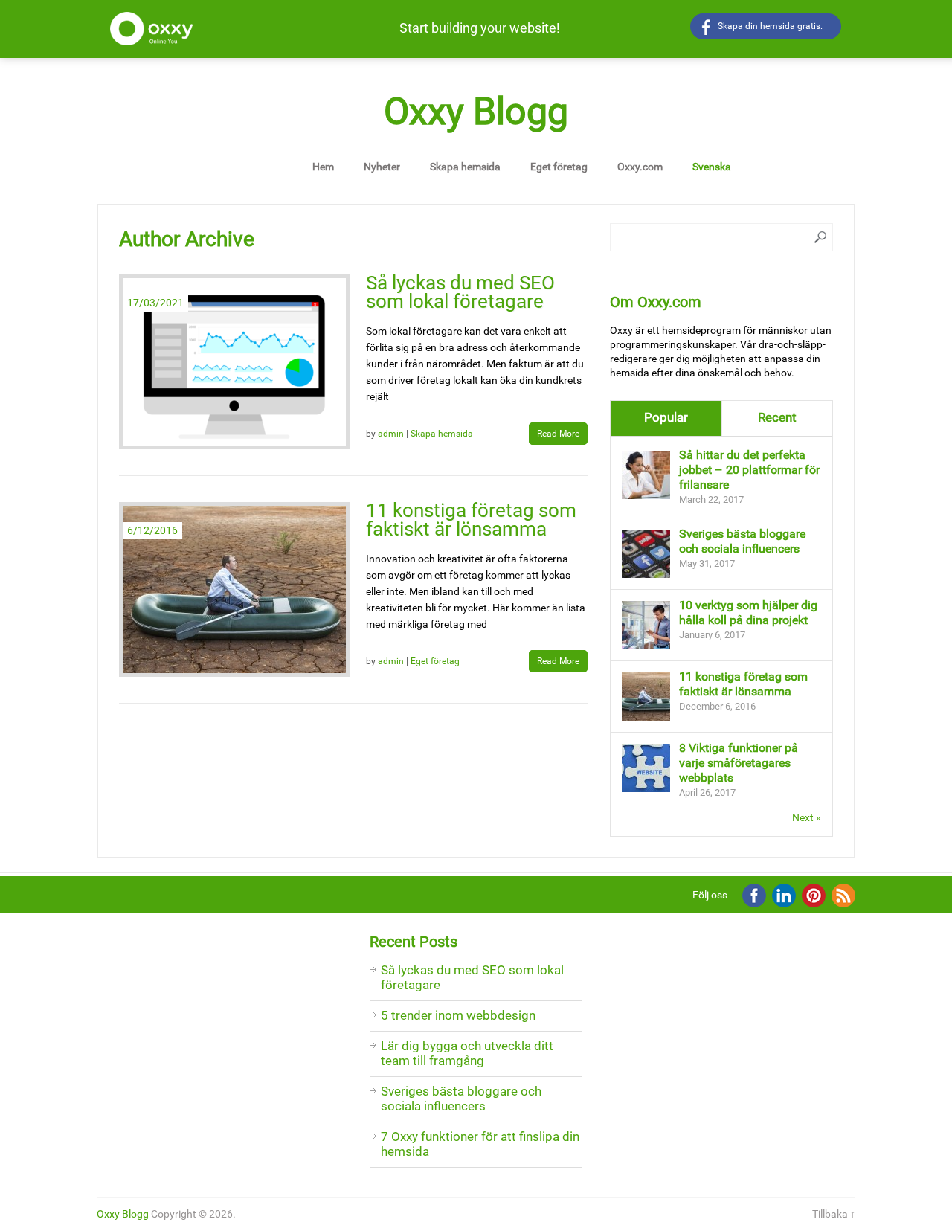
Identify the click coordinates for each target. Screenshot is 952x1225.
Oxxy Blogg (476, 111)
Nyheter (382, 167)
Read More (558, 433)
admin (391, 433)
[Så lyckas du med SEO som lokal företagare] (234, 361)
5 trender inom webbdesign (458, 1015)
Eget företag (559, 167)
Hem (323, 167)
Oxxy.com (640, 167)
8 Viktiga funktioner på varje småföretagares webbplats (738, 763)
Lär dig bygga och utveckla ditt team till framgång (467, 1053)
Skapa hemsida (465, 167)
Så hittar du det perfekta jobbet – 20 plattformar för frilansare (749, 470)
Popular (666, 417)
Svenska (711, 167)
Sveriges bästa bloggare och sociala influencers (742, 541)
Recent (777, 417)
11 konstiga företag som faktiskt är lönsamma (471, 519)
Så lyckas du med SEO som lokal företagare (460, 291)
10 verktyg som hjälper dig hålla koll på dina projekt (748, 612)
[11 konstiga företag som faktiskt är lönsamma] (234, 589)
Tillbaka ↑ (833, 1214)
